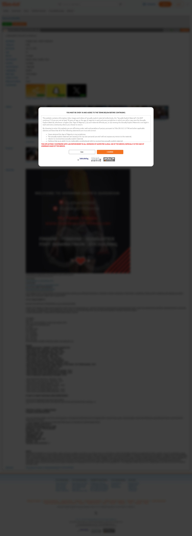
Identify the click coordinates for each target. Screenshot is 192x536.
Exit (82, 152)
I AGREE (110, 152)
